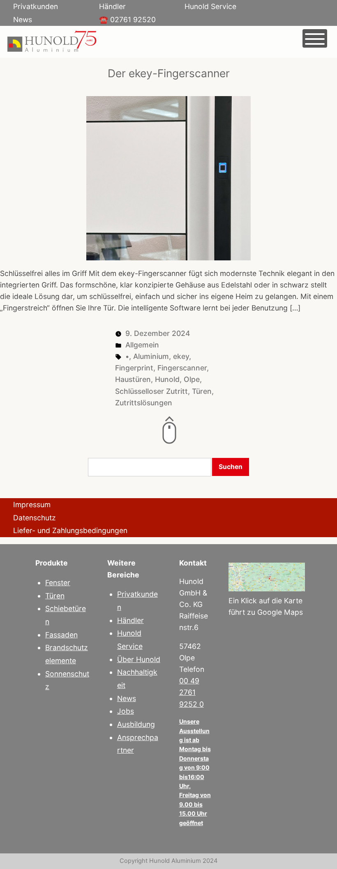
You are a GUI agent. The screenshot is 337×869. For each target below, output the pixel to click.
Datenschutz (34, 517)
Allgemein (142, 344)
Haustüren (133, 379)
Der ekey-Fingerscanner (169, 73)
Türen (202, 391)
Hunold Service (210, 6)
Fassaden (61, 634)
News (22, 19)
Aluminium (151, 356)
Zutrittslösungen (143, 402)
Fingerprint (134, 367)
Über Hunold (138, 659)
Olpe (192, 379)
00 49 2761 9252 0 (191, 692)
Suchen (230, 467)
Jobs (125, 711)
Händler (112, 6)
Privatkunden (35, 6)
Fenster (57, 582)
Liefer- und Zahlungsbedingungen (70, 530)
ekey (181, 356)
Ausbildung (136, 724)
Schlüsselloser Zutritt (151, 391)
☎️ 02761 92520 (127, 19)
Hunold (167, 379)
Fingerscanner (182, 367)
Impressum (32, 504)
